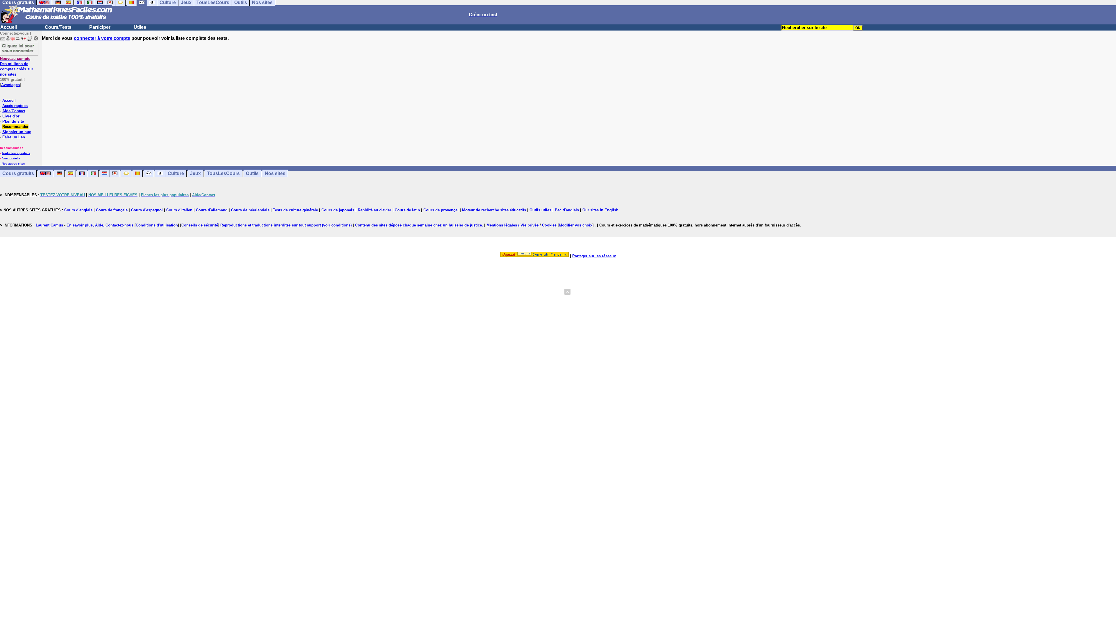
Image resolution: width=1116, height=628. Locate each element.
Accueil (8, 27)
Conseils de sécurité (199, 225)
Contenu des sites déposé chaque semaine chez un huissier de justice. (419, 225)
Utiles (140, 27)
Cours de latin (407, 210)
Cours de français (112, 210)
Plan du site (13, 121)
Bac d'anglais (567, 210)
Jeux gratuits (11, 158)
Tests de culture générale (295, 210)
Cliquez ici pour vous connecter (18, 48)
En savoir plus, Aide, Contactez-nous (100, 225)
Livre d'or (10, 116)
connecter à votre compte (102, 38)
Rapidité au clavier (374, 210)
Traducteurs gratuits (16, 153)
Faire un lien (13, 137)
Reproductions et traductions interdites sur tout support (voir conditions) (286, 225)
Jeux (195, 173)
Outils (252, 173)
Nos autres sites (13, 163)
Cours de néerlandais (250, 210)
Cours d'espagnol (147, 210)
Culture (176, 173)
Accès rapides (15, 106)
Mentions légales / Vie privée (513, 225)
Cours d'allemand (212, 210)
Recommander (15, 126)
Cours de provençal (441, 210)
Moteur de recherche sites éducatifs (494, 210)
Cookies (549, 225)
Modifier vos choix (575, 225)
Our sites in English (600, 210)
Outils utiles (540, 210)
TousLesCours (223, 173)
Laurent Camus (49, 225)
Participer (99, 27)
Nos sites (275, 173)
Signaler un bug (16, 132)
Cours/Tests (58, 27)
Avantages (10, 85)
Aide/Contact (13, 111)
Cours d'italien (179, 210)
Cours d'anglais (78, 210)
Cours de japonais (337, 210)
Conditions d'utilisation (157, 225)
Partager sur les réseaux (594, 256)
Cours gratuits (18, 173)
